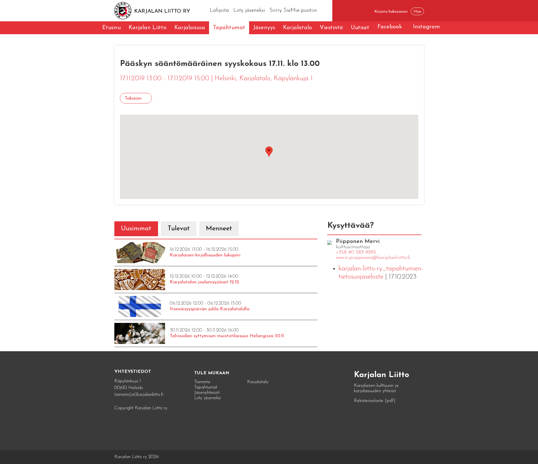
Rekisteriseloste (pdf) (374, 400)
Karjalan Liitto (147, 28)
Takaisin (133, 98)
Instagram (426, 27)
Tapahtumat (229, 28)
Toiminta (202, 382)
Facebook (389, 27)
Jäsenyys (264, 28)
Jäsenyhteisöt (207, 392)
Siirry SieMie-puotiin (293, 10)
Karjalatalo (297, 28)
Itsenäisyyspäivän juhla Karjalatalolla (209, 309)
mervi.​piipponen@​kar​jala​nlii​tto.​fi (373, 257)
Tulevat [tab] (179, 228)
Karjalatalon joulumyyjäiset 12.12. (205, 282)
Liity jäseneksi (249, 10)
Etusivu (111, 28)
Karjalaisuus (189, 28)
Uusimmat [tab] (136, 228)
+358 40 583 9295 (356, 252)
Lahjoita (219, 10)
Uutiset (360, 28)
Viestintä (331, 28)
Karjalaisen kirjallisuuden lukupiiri (205, 255)
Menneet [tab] (219, 228)
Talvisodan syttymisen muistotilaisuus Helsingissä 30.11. (227, 336)
